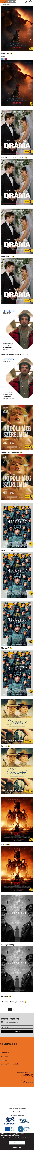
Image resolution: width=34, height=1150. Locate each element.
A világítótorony (7, 945)
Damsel (4, 746)
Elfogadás (17, 1143)
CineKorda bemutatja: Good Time (15, 354)
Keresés (23, 1)
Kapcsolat (4, 1056)
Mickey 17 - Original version (12, 550)
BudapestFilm (17, 1112)
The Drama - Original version (13, 157)
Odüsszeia (5, 53)
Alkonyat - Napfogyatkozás (12, 1002)
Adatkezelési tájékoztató (17, 1115)
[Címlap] (8, 1)
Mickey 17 (5, 648)
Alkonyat (4, 996)
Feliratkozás (17, 1031)
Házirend (4, 1060)
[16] (11, 53)
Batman (4, 844)
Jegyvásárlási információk (10, 1064)
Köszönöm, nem (16, 1147)
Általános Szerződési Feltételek (17, 1108)
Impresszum (5, 1052)
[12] (9, 746)
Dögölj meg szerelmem (10, 452)
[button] (26, 2)
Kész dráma (6, 256)
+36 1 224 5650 (28, 1074)
